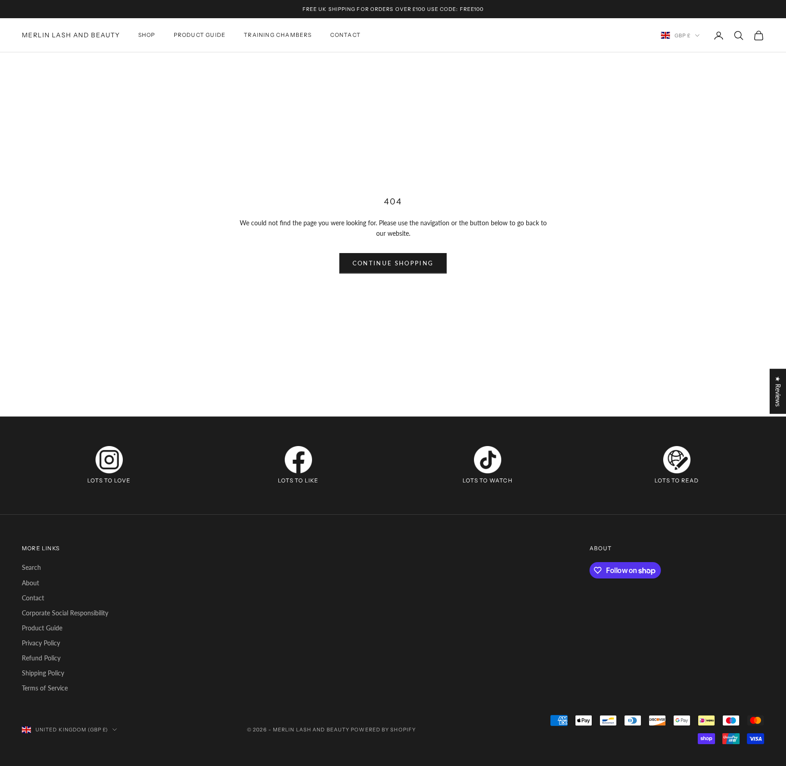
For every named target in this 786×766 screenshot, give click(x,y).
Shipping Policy (43, 673)
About (30, 583)
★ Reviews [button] (778, 391)
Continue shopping (393, 263)
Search (31, 567)
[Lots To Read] (676, 459)
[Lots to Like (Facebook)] (298, 459)
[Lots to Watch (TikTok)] (487, 459)
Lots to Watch (488, 480)
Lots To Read (677, 480)
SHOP (147, 35)
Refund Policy (41, 658)
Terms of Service (45, 688)
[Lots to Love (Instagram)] (109, 459)
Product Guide (42, 628)
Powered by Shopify (383, 729)
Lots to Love (109, 480)
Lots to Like (298, 480)
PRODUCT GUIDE (200, 35)
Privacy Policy (41, 643)
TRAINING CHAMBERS (278, 35)
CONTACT (345, 35)
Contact (33, 598)
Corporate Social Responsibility (65, 613)
